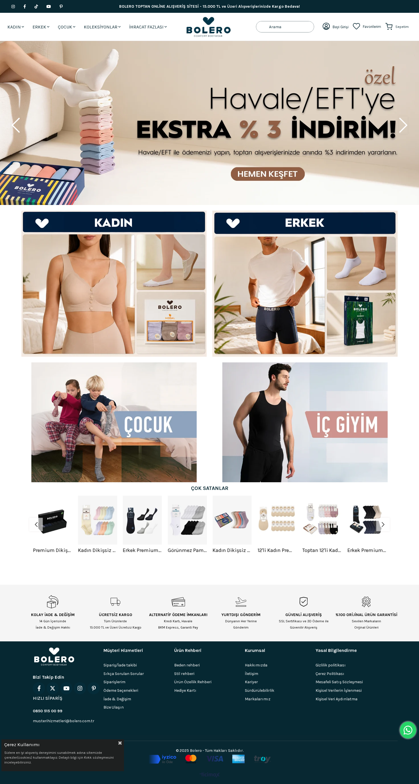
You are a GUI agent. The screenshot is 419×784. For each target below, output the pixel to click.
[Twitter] (52, 688)
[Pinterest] (94, 688)
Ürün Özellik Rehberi (192, 682)
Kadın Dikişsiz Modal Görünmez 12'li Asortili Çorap (97, 550)
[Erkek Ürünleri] (305, 284)
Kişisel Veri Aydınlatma (336, 699)
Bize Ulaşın (113, 707)
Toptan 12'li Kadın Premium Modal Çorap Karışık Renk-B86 (321, 550)
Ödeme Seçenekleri (120, 690)
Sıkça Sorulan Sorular (123, 673)
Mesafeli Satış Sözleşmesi (339, 682)
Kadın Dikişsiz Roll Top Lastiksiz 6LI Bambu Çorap (232, 550)
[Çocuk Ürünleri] (114, 422)
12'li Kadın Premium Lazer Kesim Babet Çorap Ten (277, 550)
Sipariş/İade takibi (120, 665)
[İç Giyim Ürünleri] (305, 422)
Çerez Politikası (330, 673)
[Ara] (262, 26)
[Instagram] (80, 688)
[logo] (54, 656)
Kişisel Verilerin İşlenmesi (339, 690)
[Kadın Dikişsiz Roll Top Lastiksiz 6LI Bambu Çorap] (232, 520)
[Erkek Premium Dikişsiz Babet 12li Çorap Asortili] (142, 520)
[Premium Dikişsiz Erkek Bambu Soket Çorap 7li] (52, 520)
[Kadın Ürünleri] (114, 284)
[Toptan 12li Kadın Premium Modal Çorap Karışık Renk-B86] (321, 520)
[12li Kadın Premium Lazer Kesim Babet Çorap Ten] (277, 520)
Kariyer (251, 682)
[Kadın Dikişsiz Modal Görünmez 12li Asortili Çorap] (97, 520)
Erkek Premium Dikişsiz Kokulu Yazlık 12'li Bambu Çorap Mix (367, 550)
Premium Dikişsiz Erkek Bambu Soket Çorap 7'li (52, 550)
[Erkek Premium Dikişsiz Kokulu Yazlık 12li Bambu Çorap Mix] (367, 520)
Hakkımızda (256, 665)
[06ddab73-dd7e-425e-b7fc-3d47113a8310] (210, 759)
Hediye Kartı (185, 690)
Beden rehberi (187, 665)
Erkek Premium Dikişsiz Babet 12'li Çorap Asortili (142, 550)
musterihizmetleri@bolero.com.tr (63, 721)
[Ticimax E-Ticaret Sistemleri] (210, 775)
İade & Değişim (117, 699)
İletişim (251, 673)
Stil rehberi (184, 673)
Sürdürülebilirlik (259, 690)
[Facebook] (39, 688)
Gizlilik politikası (331, 665)
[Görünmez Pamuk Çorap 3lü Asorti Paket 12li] (187, 520)
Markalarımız (257, 699)
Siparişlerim (114, 682)
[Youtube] (66, 688)
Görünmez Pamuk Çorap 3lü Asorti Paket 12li (187, 550)
